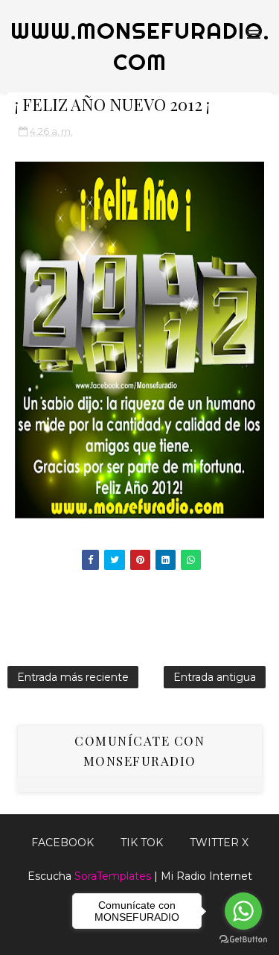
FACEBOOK (62, 842)
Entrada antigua (214, 677)
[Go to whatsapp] (243, 911)
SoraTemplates (112, 876)
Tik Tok (142, 842)
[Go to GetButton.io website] (243, 940)
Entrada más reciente (73, 677)
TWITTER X (219, 842)
